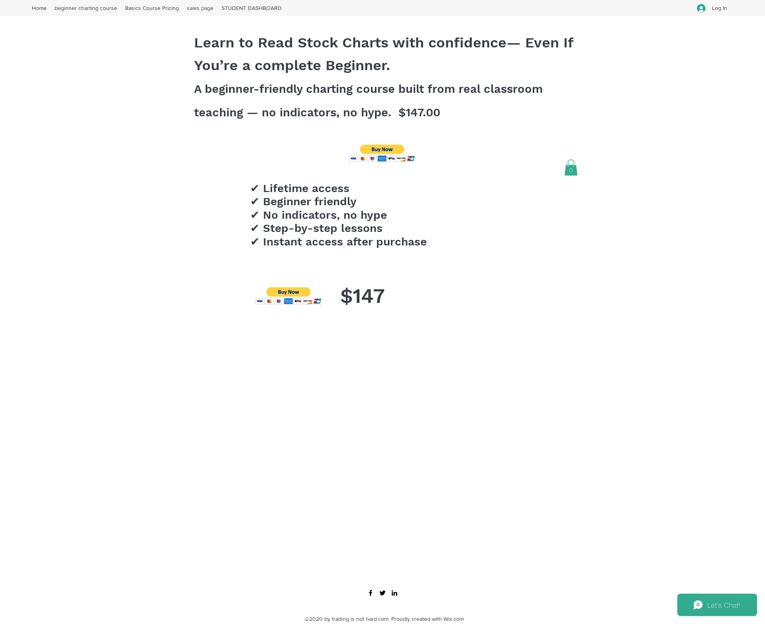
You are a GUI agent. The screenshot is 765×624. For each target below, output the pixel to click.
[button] (382, 153)
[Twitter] (382, 593)
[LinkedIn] (394, 593)
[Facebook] (371, 593)
